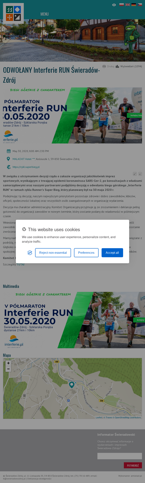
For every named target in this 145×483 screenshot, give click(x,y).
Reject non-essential (53, 252)
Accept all (112, 252)
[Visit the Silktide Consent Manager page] (30, 253)
